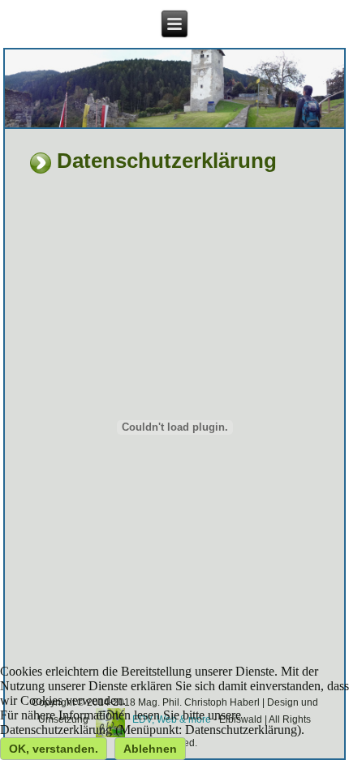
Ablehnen (150, 748)
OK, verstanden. (53, 748)
